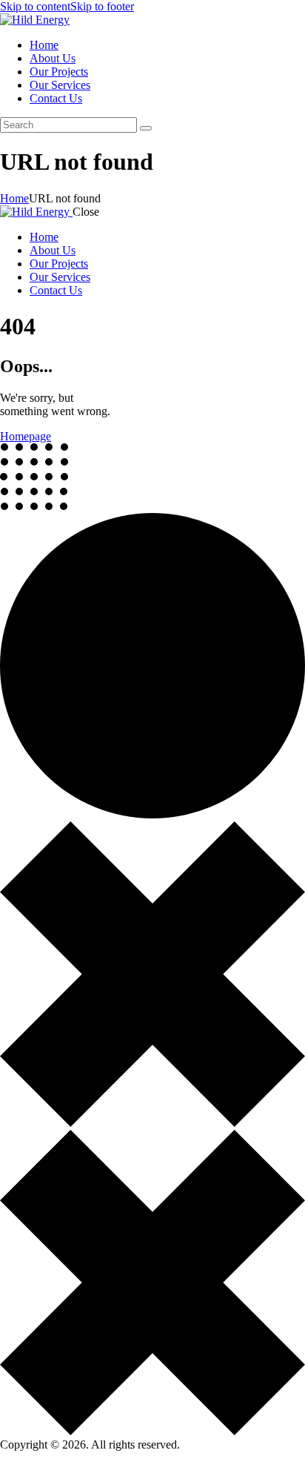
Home (14, 198)
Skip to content (35, 6)
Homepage (25, 436)
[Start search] (146, 128)
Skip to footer (102, 6)
